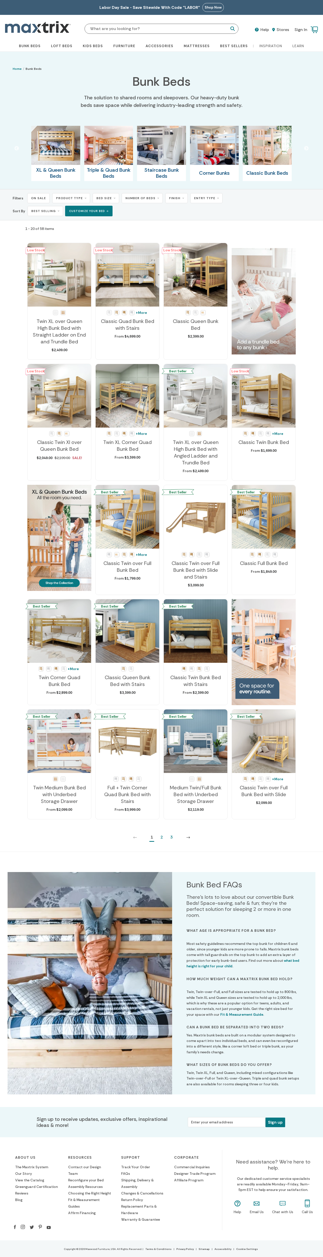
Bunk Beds (30, 46)
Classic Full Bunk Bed (264, 563)
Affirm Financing (82, 1213)
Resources (80, 1157)
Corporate (186, 1157)
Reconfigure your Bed (86, 1180)
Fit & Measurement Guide (241, 1014)
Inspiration (270, 46)
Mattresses (197, 46)
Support (130, 1157)
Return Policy (132, 1200)
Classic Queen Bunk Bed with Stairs (127, 680)
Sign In (300, 29)
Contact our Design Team (84, 1170)
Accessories (159, 46)
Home (17, 69)
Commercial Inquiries (192, 1167)
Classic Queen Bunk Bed (196, 324)
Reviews (21, 1193)
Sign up (275, 1122)
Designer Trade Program (195, 1173)
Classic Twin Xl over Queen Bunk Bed (59, 445)
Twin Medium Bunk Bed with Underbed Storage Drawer (59, 794)
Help (264, 29)
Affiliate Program (188, 1180)
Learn (298, 46)
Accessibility (222, 1249)
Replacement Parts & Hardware (139, 1209)
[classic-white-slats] (109, 312)
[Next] (188, 837)
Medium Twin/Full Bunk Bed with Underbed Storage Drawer (196, 794)
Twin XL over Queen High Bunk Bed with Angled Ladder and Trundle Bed (196, 452)
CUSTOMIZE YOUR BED (87, 211)
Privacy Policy (185, 1249)
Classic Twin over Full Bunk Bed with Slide (264, 791)
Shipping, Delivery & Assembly (137, 1183)
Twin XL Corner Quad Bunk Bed (127, 445)
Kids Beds (93, 46)
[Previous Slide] (17, 148)
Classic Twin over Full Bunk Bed (127, 566)
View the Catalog (29, 1180)
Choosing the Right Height (89, 1193)
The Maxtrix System (31, 1167)
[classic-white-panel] (131, 312)
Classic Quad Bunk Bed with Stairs (127, 324)
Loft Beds (61, 46)
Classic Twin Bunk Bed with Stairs (195, 680)
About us (25, 1157)
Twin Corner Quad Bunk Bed (59, 680)
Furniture (124, 46)
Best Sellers (234, 46)
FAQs (125, 1173)
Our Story (23, 1173)
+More (141, 312)
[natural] (63, 312)
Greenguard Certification (36, 1186)
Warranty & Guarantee (140, 1219)
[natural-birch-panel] (124, 312)
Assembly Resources (85, 1186)
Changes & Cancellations (142, 1193)
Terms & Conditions (158, 1249)
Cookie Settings (247, 1249)
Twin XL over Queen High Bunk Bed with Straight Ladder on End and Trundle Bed (59, 331)
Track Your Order (135, 1167)
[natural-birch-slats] (116, 312)
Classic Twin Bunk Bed (263, 442)
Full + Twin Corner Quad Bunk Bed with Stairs (127, 794)
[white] (55, 312)
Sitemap (204, 1249)
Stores (282, 29)
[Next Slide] (306, 148)
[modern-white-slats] (203, 312)
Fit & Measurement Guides (84, 1203)
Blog (18, 1200)
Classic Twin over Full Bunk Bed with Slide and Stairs (196, 570)
